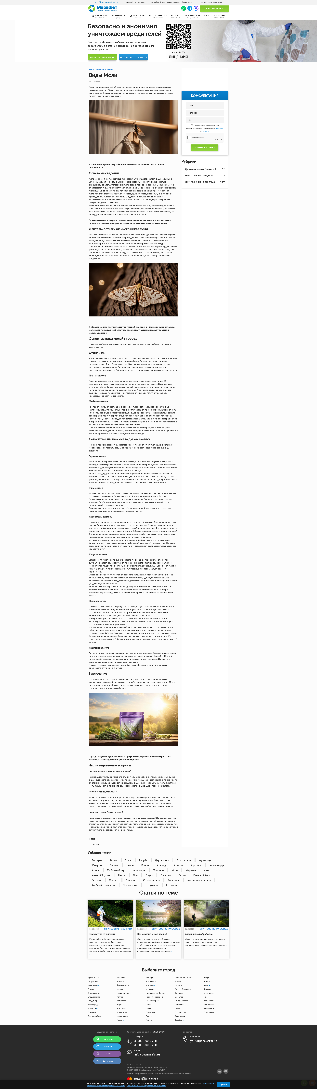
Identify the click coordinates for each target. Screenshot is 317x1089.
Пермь (149, 1020)
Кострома (121, 1008)
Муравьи (191, 870)
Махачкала (151, 981)
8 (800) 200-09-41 (145, 1041)
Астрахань (93, 981)
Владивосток (94, 993)
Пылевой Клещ (202, 875)
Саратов (179, 997)
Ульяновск (208, 993)
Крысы (95, 870)
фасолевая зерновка (199, 880)
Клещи (130, 865)
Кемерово (121, 1001)
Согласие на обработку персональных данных (172, 1073)
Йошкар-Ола (123, 985)
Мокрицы (158, 870)
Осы (135, 875)
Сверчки (96, 880)
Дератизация (119, 17)
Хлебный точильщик (103, 885)
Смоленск (180, 1004)
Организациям (192, 17)
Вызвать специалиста (102, 57)
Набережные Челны (155, 993)
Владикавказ (94, 997)
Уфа (206, 997)
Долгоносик (184, 860)
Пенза (149, 1016)
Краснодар (122, 1012)
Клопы (145, 865)
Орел (148, 1008)
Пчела (182, 875)
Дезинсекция (100, 17)
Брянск (91, 989)
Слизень (130, 880)
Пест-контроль (158, 17)
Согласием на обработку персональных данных (146, 1086)
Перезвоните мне (205, 147)
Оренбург (150, 1012)
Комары (178, 865)
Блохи (113, 860)
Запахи (114, 865)
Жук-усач (97, 865)
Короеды (195, 865)
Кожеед (161, 865)
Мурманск (151, 989)
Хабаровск (209, 1001)
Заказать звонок (215, 8)
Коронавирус (217, 865)
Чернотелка (130, 885)
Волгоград (93, 1004)
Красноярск (122, 1016)
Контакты (219, 17)
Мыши (121, 875)
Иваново (121, 977)
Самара (178, 985)
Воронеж (92, 1012)
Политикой (219, 128)
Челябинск (209, 1008)
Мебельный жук (116, 870)
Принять (223, 1085)
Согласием (205, 131)
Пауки (149, 875)
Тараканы (173, 880)
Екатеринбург (94, 1016)
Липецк (149, 977)
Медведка (139, 870)
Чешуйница (151, 885)
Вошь (128, 860)
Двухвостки (162, 860)
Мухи (206, 870)
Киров (119, 1004)
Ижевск (120, 981)
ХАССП (175, 17)
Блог (206, 16)
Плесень (166, 875)
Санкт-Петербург (183, 989)
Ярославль (209, 1012)
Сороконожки (151, 880)
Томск (207, 981)
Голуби (143, 860)
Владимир (92, 1001)
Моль (95, 844)
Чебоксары (209, 1004)
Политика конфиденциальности (140, 1073)
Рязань (178, 981)
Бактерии (97, 860)
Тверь (206, 977)
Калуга (120, 997)
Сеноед (113, 880)
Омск (148, 1004)
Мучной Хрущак (101, 875)
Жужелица (205, 860)
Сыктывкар (180, 1016)
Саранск (179, 993)
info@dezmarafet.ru (147, 1054)
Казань (120, 989)
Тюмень (207, 989)
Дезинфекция (137, 17)
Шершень (171, 885)
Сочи (177, 1008)
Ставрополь (180, 1012)
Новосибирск (152, 1001)
